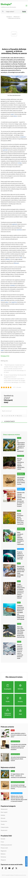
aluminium (19, 229)
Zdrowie (3, 818)
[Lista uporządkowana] (10, 416)
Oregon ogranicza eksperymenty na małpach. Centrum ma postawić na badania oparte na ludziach (21, 591)
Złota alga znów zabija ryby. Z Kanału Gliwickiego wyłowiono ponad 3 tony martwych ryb (21, 632)
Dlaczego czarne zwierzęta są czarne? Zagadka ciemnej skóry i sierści (20, 464)
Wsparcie (3, 860)
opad (12, 114)
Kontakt (3, 838)
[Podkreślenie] (6, 416)
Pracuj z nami (4, 848)
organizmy (14, 302)
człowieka (12, 285)
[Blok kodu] (15, 416)
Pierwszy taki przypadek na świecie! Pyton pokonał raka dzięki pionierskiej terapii (21, 571)
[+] (21, 415)
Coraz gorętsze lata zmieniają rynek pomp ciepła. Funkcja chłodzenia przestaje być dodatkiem (18, 747)
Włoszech (16, 263)
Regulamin (3, 851)
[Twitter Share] (21, 396)
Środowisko (4, 821)
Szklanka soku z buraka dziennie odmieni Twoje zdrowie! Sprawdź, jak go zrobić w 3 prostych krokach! (21, 499)
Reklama (3, 854)
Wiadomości (17, 16)
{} (19, 415)
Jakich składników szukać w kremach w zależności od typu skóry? (18, 735)
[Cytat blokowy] (13, 416)
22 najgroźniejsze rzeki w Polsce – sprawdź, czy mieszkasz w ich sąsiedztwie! (21, 446)
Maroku (8, 259)
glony (7, 302)
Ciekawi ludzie (4, 827)
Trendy (3, 824)
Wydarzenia (4, 830)
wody (2, 350)
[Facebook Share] (17, 396)
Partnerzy (3, 857)
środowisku (23, 137)
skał (21, 257)
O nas (2, 841)
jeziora (2, 300)
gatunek (5, 150)
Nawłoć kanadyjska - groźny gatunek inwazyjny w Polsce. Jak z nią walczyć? (20, 519)
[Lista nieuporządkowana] (12, 416)
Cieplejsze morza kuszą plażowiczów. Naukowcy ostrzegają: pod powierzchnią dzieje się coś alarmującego (20, 612)
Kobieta (3, 815)
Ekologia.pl (9, 16)
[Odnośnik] (17, 416)
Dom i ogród (4, 812)
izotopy (20, 163)
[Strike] (8, 416)
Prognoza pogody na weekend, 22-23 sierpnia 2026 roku (20, 555)
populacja (14, 224)
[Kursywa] (4, 416)
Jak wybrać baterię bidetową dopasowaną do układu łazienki (18, 758)
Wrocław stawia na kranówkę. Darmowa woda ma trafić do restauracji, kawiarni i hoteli (20, 651)
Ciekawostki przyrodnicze (14, 18)
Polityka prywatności (6, 845)
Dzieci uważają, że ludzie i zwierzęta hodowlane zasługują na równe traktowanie (20, 538)
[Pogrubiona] (2, 416)
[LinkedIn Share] (17, 401)
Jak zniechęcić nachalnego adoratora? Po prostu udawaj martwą (21, 481)
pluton (15, 116)
